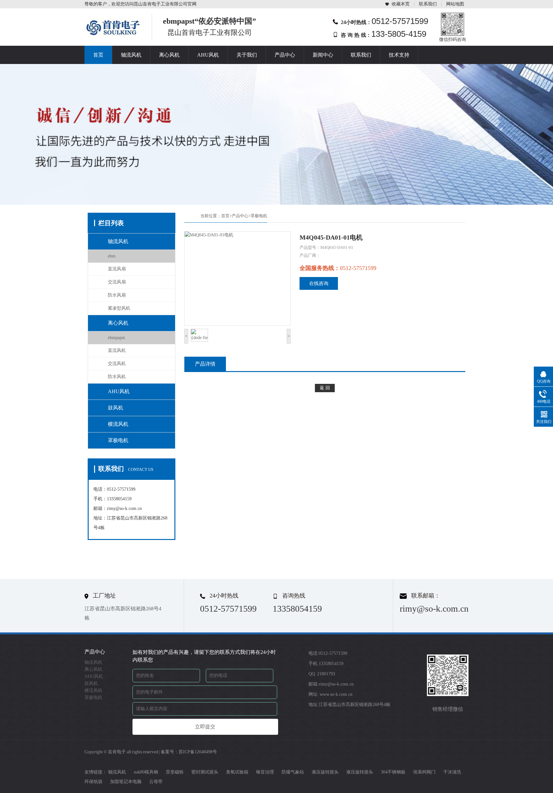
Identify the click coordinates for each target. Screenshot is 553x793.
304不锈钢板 (393, 772)
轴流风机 (131, 55)
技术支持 (399, 55)
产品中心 (285, 55)
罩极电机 (118, 440)
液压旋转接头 (325, 772)
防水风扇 (117, 295)
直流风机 (117, 350)
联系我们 (428, 4)
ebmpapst (116, 337)
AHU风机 (208, 55)
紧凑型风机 (119, 308)
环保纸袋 (93, 781)
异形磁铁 (175, 772)
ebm (112, 256)
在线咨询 (318, 283)
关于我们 (246, 55)
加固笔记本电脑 (125, 781)
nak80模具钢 (146, 772)
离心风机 (169, 55)
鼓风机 (115, 407)
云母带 (156, 781)
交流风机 (117, 363)
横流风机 (118, 424)
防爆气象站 (293, 772)
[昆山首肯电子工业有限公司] (113, 35)
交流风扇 (117, 282)
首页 (98, 55)
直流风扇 (117, 268)
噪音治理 (265, 772)
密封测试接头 (204, 772)
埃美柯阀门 (424, 772)
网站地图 (455, 4)
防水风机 (117, 376)
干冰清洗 (452, 772)
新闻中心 (323, 55)
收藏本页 (401, 4)
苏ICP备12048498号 (198, 751)
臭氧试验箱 (237, 772)
